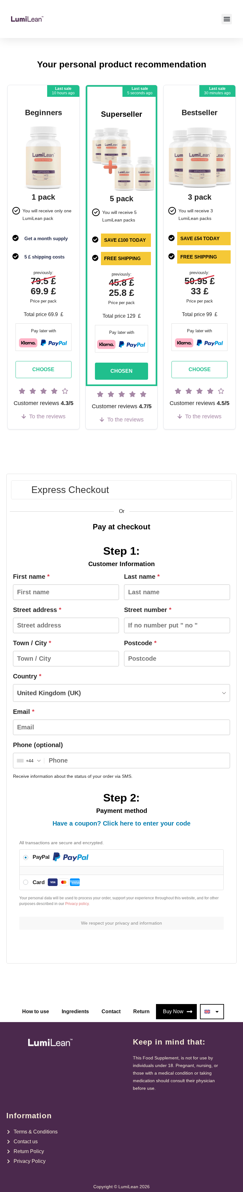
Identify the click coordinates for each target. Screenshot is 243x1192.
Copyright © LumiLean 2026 (121, 1186)
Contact (111, 1011)
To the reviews (47, 416)
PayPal (42, 857)
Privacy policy (77, 904)
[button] (226, 19)
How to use (35, 1011)
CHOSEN (121, 371)
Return (141, 1011)
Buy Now (173, 1011)
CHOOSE (43, 369)
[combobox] (121, 693)
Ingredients (75, 1011)
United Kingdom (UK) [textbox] (49, 693)
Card (39, 882)
